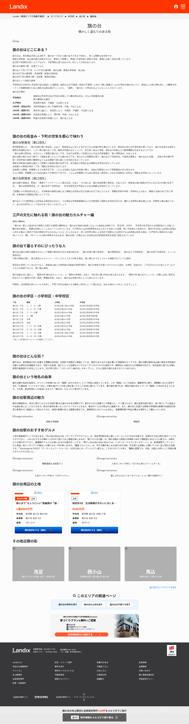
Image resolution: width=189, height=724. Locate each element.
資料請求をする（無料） (36, 530)
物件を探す (59, 666)
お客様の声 (101, 674)
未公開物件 (17, 674)
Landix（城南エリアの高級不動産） (29, 16)
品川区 (82, 16)
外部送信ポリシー (146, 678)
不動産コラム (102, 666)
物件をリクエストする (64, 670)
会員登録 (142, 662)
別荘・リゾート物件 (63, 662)
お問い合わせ (144, 670)
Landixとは (17, 662)
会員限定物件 (18, 678)
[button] (183, 5)
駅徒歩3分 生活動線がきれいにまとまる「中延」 (99, 503)
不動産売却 (59, 674)
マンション (17, 670)
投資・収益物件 (19, 683)
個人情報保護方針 (146, 674)
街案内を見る (102, 662)
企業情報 (142, 666)
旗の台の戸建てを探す (120, 604)
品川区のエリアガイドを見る (163, 587)
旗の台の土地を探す (93, 604)
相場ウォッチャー (62, 678)
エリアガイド (57, 16)
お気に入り (101, 670)
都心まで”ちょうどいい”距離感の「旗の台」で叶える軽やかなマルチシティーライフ (61, 503)
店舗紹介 (100, 678)
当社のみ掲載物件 (20, 666)
